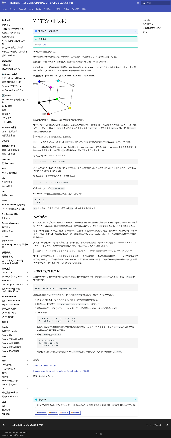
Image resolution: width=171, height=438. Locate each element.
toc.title (146, 20)
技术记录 (57, 9)
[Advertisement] (155, 53)
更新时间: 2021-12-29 (48, 31)
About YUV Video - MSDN (44, 366)
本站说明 (42, 399)
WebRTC (75, 9)
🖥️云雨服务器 (41, 412)
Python (66, 9)
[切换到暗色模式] (138, 3)
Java (31, 9)
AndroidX (22, 9)
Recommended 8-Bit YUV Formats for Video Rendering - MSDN (61, 371)
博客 (84, 9)
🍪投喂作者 (75, 412)
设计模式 (47, 9)
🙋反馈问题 (53, 412)
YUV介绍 (43, 45)
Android (13, 9)
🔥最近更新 (64, 412)
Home (4, 9)
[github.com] (97, 434)
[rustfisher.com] (101, 434)
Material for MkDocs (17, 435)
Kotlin (38, 9)
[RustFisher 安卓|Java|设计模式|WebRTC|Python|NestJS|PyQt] (4, 3)
